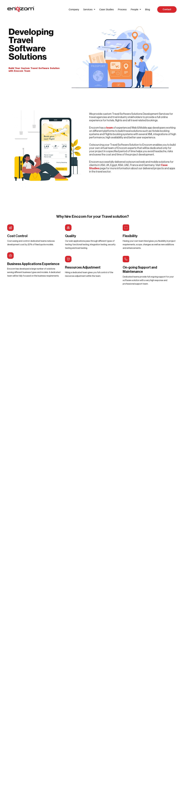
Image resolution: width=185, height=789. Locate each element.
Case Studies (106, 9)
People (134, 9)
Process (122, 9)
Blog (147, 9)
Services (87, 9)
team (109, 127)
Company (74, 9)
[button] (89, 9)
